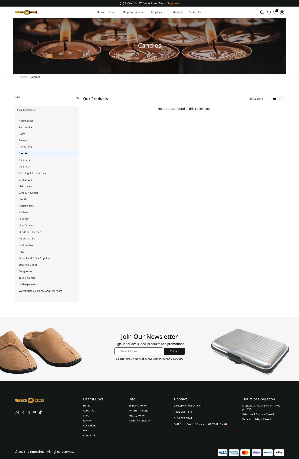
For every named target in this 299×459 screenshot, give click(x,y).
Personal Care (27, 238)
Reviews (88, 420)
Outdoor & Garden (30, 232)
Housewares (26, 206)
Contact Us (194, 12)
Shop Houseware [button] (133, 12)
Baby (22, 134)
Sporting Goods (28, 264)
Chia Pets (24, 160)
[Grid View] (274, 98)
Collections (89, 425)
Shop (86, 415)
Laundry (23, 219)
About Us (178, 12)
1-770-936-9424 (183, 418)
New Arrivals (26, 225)
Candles (24, 153)
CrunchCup (25, 179)
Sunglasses (25, 271)
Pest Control (26, 245)
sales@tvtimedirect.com (188, 405)
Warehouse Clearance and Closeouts (40, 291)
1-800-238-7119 (183, 412)
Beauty (23, 140)
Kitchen (23, 212)
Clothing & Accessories (32, 173)
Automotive (26, 127)
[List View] (281, 98)
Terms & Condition (140, 420)
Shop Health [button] (158, 12)
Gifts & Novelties (28, 192)
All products (26, 120)
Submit (174, 351)
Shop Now (173, 3)
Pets (21, 251)
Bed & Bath (25, 147)
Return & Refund (138, 410)
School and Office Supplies (34, 258)
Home (100, 12)
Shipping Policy (138, 405)
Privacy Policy (137, 415)
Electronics (25, 186)
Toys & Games (27, 278)
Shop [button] (112, 12)
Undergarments (28, 284)
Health (23, 199)
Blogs (86, 430)
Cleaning (24, 166)
